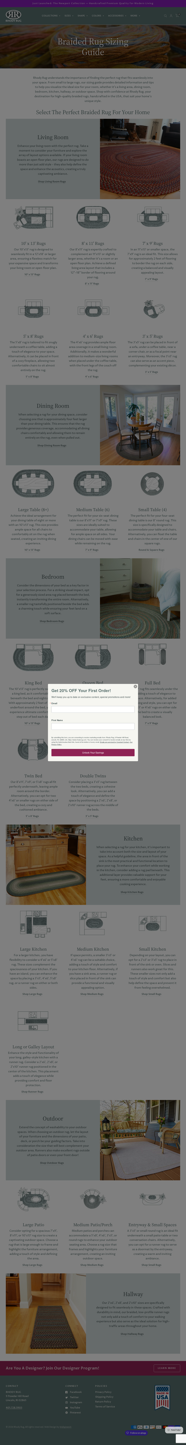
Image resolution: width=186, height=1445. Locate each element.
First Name (57, 720)
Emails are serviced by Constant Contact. (114, 742)
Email (54, 703)
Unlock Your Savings (93, 752)
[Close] (135, 686)
